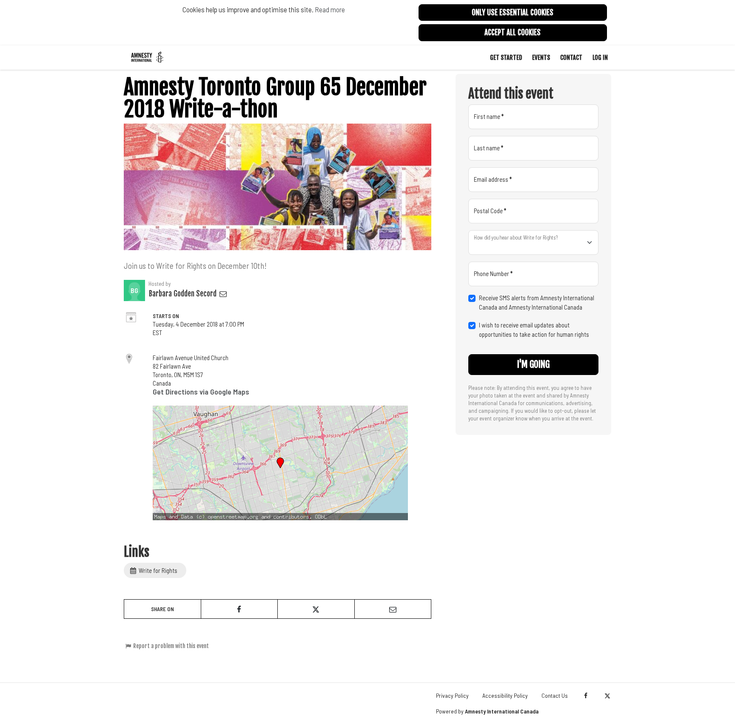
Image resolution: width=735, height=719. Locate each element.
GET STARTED (506, 58)
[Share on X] (316, 609)
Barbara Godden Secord (183, 293)
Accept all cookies (512, 32)
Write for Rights (157, 570)
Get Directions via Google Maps (201, 391)
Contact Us (554, 695)
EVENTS (541, 58)
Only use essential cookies (512, 12)
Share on (162, 609)
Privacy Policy (452, 695)
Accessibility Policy (505, 695)
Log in (600, 58)
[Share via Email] (393, 609)
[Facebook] (585, 695)
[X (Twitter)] (607, 695)
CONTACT (571, 58)
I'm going (533, 364)
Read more (330, 9)
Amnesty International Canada (501, 711)
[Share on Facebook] (239, 609)
